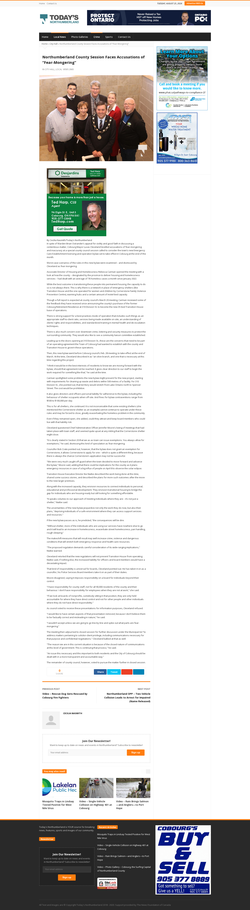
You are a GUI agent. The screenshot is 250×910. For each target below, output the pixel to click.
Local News (60, 36)
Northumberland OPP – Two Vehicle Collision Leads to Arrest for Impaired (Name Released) (127, 697)
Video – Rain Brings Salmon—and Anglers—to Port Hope (132, 805)
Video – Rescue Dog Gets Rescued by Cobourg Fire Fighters (64, 695)
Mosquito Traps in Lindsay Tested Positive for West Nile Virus (58, 805)
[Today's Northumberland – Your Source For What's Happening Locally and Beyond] (59, 19)
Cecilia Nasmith (72, 713)
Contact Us (51, 3)
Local (59, 69)
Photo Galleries (79, 36)
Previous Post (51, 688)
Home (42, 3)
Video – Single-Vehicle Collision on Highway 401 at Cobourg (95, 805)
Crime (97, 36)
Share (100, 671)
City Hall (53, 43)
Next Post (144, 688)
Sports (108, 36)
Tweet (114, 671)
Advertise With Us (195, 3)
